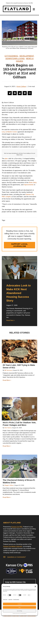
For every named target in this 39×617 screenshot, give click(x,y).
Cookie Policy (23, 615)
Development (27, 56)
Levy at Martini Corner (9, 132)
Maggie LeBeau (9, 485)
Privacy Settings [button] (7, 615)
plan (6, 158)
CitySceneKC (11, 56)
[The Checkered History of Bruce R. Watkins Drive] (19, 466)
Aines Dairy (33, 182)
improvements (28, 185)
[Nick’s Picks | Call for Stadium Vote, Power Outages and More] (19, 408)
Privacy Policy (15, 615)
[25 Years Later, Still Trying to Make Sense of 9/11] (19, 351)
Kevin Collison (21, 86)
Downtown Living (15, 58)
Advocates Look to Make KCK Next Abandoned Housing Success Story (18, 293)
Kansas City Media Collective (12, 546)
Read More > (7, 380)
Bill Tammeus (8, 370)
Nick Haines (8, 427)
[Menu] (34, 9)
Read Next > (10, 320)
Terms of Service (31, 615)
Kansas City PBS (16, 527)
